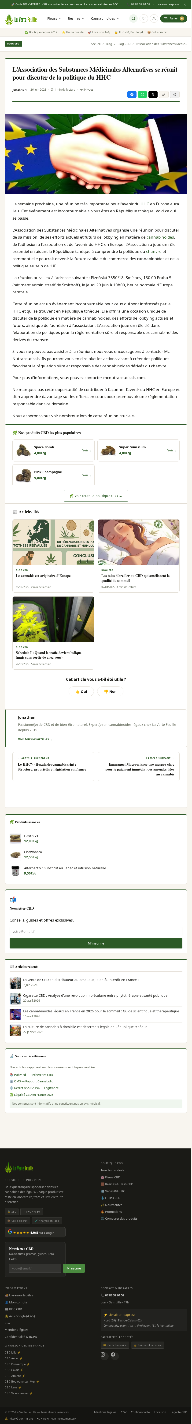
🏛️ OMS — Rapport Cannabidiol (32, 1081)
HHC (144, 204)
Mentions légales (16, 1330)
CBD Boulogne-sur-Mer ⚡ (22, 1381)
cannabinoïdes (160, 237)
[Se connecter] (154, 18)
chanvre (154, 251)
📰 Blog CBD (13, 1309)
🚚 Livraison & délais (19, 1295)
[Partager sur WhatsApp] (142, 94)
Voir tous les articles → (35, 739)
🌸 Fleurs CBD (110, 1177)
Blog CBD (13, 43)
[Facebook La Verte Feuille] (115, 1356)
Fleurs (52, 18)
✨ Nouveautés (111, 1205)
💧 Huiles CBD (110, 1198)
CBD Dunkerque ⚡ (17, 1364)
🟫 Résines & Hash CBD (117, 1184)
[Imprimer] (175, 94)
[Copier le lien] (164, 94)
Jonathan (27, 717)
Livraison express (168, 4)
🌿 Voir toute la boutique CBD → (96, 496)
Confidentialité (140, 1412)
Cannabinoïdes (103, 18)
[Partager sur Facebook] (132, 94)
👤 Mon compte (16, 1302)
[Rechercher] (133, 18)
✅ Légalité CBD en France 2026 (31, 1094)
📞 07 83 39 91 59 (138, 4)
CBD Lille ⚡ (13, 1352)
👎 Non (110, 691)
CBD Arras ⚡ (14, 1358)
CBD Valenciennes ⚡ (19, 1393)
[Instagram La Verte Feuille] (105, 1356)
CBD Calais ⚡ (14, 1370)
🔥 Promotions (111, 1212)
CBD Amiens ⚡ (15, 1376)
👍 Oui (81, 691)
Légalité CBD (178, 1412)
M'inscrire (96, 943)
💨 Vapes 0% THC (113, 1191)
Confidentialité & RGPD (21, 1337)
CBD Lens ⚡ (13, 1387)
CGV (8, 1323)
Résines (74, 18)
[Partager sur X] (153, 94)
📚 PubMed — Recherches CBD (31, 1075)
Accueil (95, 44)
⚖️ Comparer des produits (119, 1218)
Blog (109, 44)
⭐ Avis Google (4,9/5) (20, 1316)
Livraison (160, 1412)
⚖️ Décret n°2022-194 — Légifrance (34, 1088)
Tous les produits (112, 1170)
